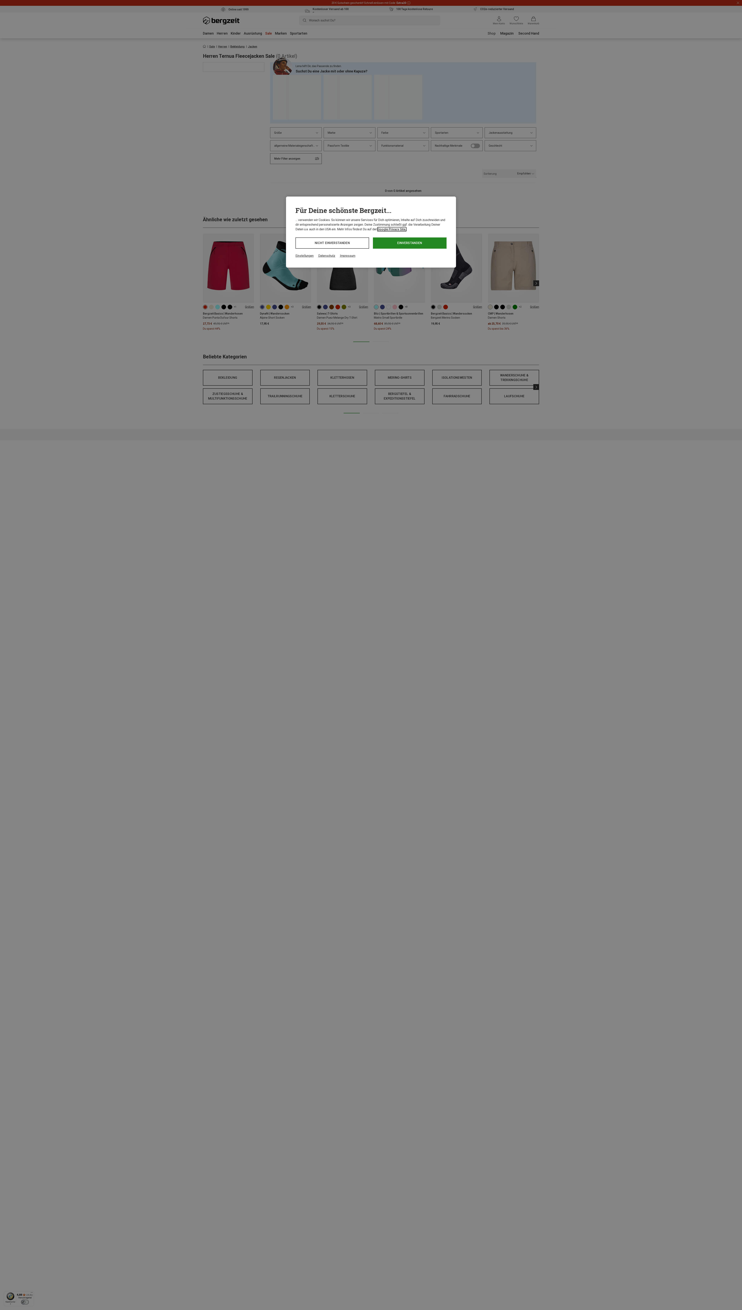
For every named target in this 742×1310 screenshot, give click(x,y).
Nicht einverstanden (332, 243)
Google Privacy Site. (392, 229)
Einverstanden (409, 243)
